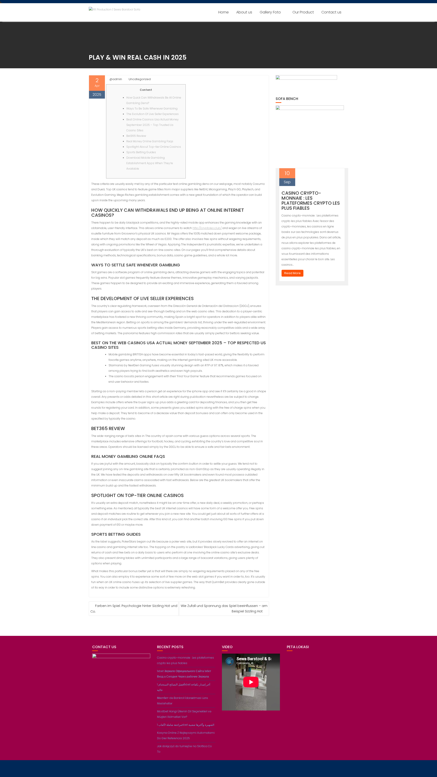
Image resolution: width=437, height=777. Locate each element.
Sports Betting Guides (141, 152)
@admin (115, 79)
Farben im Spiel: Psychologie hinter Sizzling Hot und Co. (133, 609)
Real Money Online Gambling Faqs (149, 141)
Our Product (303, 12)
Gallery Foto (270, 12)
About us (244, 12)
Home (223, 12)
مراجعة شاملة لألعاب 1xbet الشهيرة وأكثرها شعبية (185, 725)
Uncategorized (140, 79)
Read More (292, 273)
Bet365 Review (136, 136)
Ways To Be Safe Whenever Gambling (152, 108)
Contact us (331, 12)
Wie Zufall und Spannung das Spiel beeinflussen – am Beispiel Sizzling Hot (224, 609)
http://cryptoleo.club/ (207, 228)
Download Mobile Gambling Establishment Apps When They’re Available (149, 163)
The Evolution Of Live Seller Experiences (152, 114)
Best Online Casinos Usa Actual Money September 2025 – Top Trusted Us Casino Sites (152, 124)
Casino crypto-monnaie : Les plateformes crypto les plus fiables (311, 200)
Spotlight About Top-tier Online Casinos (153, 147)
